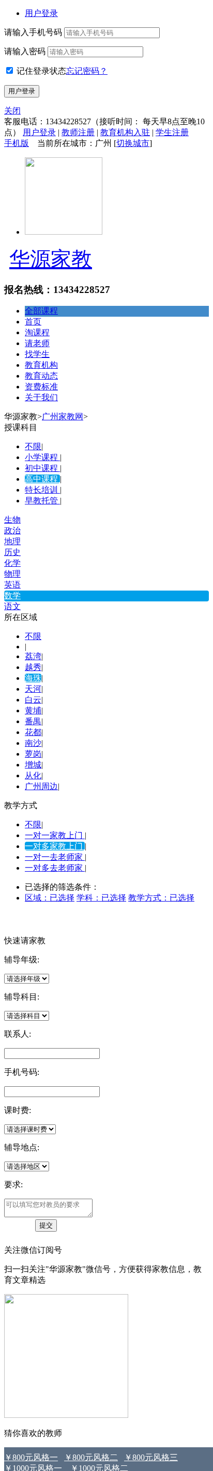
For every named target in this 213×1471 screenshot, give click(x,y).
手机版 (16, 143)
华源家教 (50, 259)
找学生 (37, 354)
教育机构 (41, 365)
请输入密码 (24, 51)
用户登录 (41, 13)
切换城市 (132, 143)
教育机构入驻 (125, 132)
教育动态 (41, 375)
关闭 (12, 110)
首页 (33, 321)
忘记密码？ (87, 71)
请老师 (37, 343)
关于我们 (41, 397)
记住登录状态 (41, 71)
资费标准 (41, 386)
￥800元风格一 (31, 1457)
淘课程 (37, 332)
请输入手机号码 (33, 32)
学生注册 (172, 132)
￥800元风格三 (151, 1457)
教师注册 (78, 132)
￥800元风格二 (91, 1457)
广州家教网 (62, 416)
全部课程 (41, 310)
